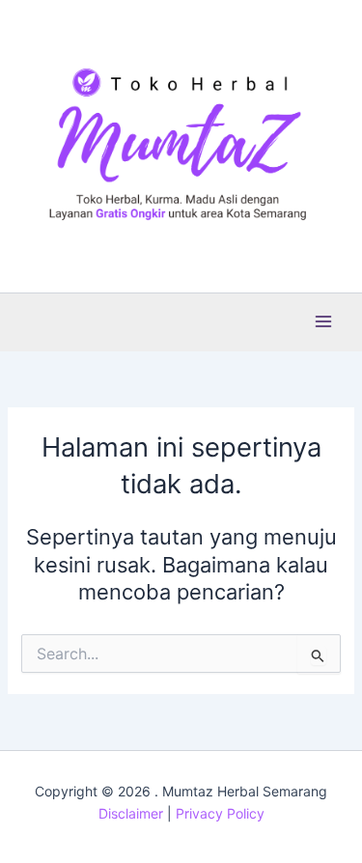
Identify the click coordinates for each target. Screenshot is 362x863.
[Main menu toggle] (323, 321)
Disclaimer (130, 813)
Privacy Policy (220, 813)
